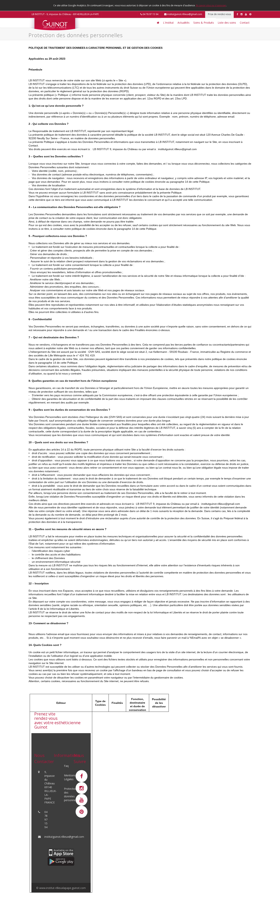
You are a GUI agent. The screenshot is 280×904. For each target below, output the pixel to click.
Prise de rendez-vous (219, 14)
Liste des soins (227, 22)
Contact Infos (76, 715)
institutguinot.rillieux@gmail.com (184, 14)
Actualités (184, 22)
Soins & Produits (203, 22)
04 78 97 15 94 (150, 14)
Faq (66, 766)
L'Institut (168, 22)
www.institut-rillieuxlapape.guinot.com (62, 888)
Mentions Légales (70, 777)
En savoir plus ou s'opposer (211, 5)
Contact (245, 22)
